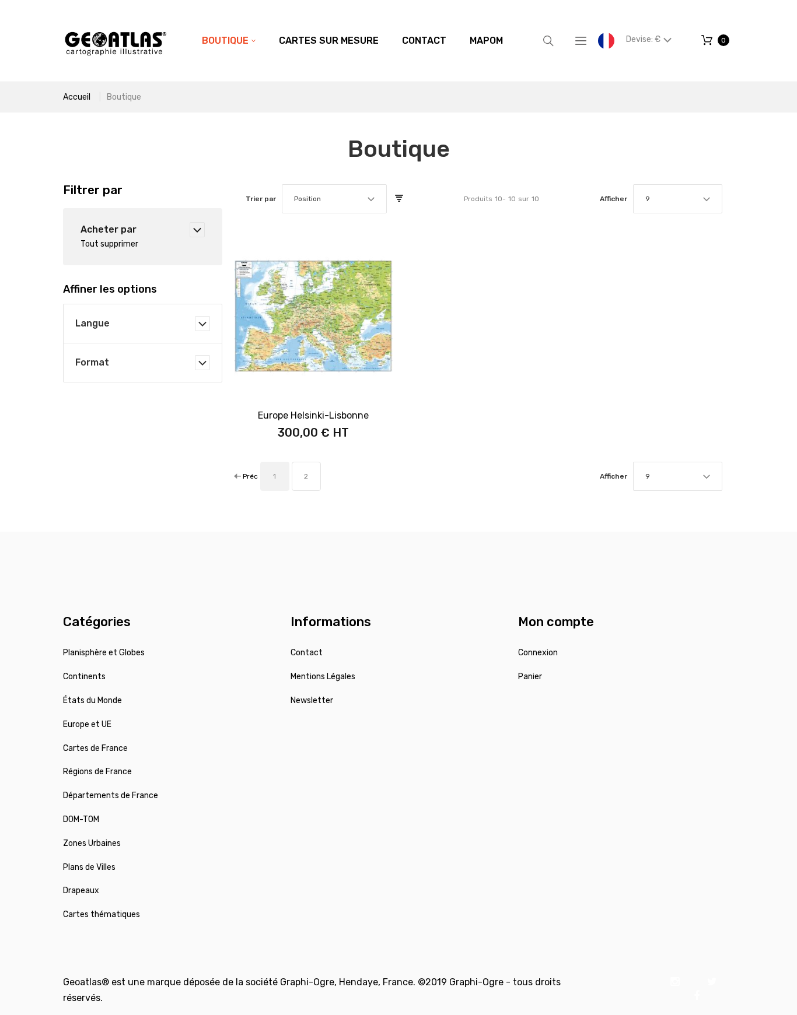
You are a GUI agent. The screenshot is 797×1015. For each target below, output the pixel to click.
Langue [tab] (92, 323)
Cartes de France (95, 748)
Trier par (261, 199)
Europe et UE (87, 724)
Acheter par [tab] (109, 229)
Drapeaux (81, 890)
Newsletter (312, 700)
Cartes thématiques (101, 914)
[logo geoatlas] (115, 40)
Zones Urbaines (92, 843)
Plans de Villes (89, 867)
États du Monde (92, 700)
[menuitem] (228, 41)
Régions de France (97, 772)
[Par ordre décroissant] (399, 198)
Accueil (76, 97)
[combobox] (334, 198)
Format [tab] (92, 362)
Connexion (538, 653)
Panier (530, 677)
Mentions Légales (323, 677)
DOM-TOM (81, 819)
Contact (307, 653)
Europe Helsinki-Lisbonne (313, 415)
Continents (84, 677)
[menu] (352, 41)
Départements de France (110, 795)
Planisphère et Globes (104, 653)
